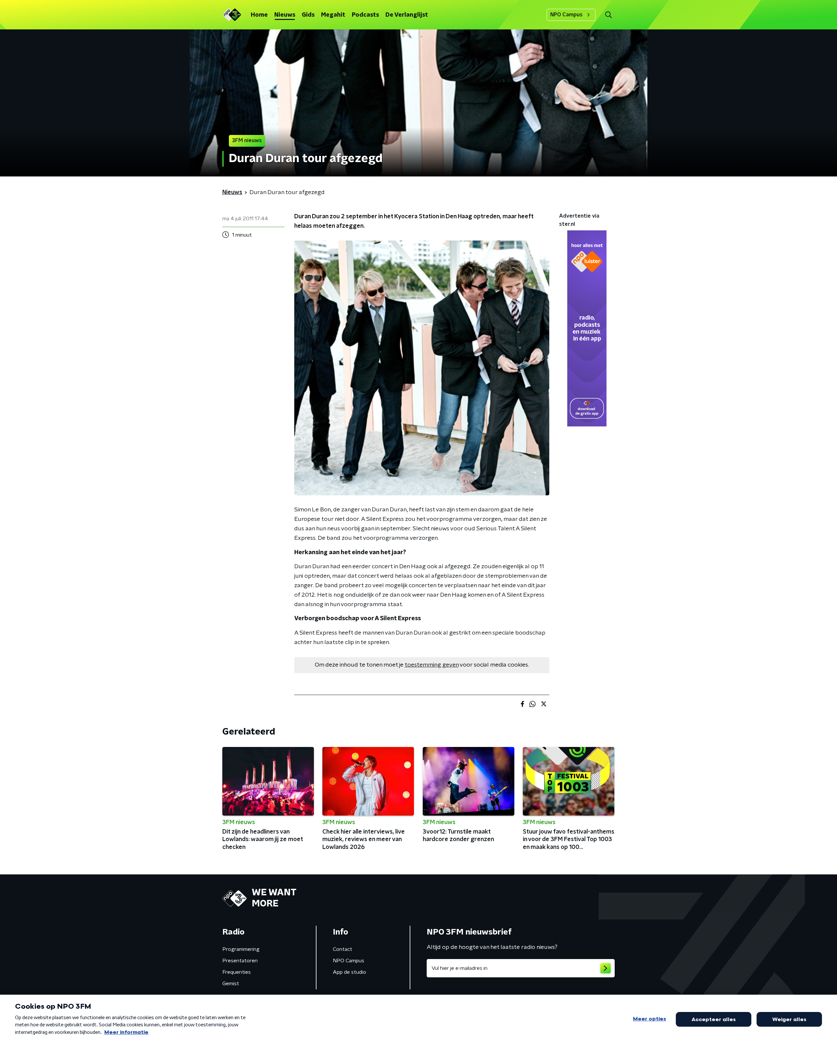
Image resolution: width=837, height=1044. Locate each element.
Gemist (230, 983)
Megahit (333, 15)
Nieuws (284, 15)
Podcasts (365, 15)
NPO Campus (566, 14)
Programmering (241, 949)
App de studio (349, 972)
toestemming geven (432, 665)
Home (259, 15)
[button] (608, 15)
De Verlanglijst (406, 15)
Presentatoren (240, 960)
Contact (342, 949)
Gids (308, 15)
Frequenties (236, 972)
